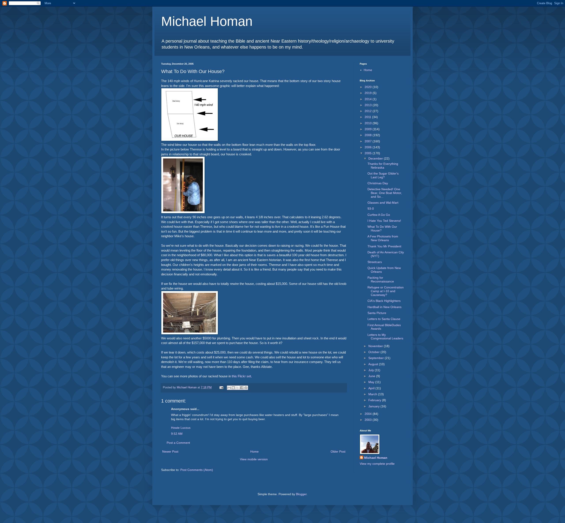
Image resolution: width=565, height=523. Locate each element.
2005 (369, 153)
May (371, 382)
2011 (368, 117)
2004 (369, 414)
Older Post (338, 451)
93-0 (370, 208)
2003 (369, 419)
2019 (369, 93)
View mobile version (254, 459)
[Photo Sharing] (189, 140)
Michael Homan (206, 21)
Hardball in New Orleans (384, 307)
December (376, 158)
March (373, 394)
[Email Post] (221, 387)
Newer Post (170, 451)
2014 (369, 99)
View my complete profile (377, 463)
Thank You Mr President (384, 246)
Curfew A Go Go (378, 214)
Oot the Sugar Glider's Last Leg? (383, 175)
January (374, 406)
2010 (369, 123)
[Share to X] (237, 388)
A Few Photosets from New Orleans (382, 238)
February (375, 400)
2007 (369, 141)
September (376, 358)
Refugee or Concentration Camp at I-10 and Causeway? (385, 291)
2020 (369, 87)
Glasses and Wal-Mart (382, 202)
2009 (369, 129)
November (376, 346)
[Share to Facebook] (241, 388)
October (374, 352)
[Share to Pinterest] (246, 388)
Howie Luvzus (180, 427)
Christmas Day (377, 183)
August (373, 364)
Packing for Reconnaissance (380, 279)
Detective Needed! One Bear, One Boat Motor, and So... (384, 192)
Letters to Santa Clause (383, 319)
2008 (369, 135)
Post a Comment (178, 442)
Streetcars (374, 262)
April (371, 388)
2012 (369, 111)
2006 (369, 147)
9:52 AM (177, 433)
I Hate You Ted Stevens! (384, 220)
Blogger (301, 494)
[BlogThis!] (233, 388)
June (372, 376)
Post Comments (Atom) (196, 470)
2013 (369, 105)
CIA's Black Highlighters (384, 301)
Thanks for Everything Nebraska (382, 165)
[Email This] (229, 388)
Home (254, 451)
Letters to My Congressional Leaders (385, 336)
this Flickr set (241, 376)
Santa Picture (376, 313)
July (371, 370)
